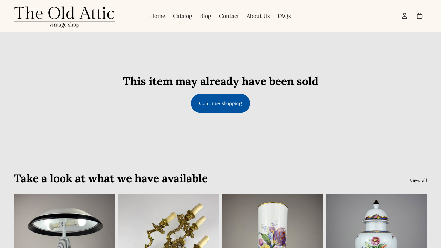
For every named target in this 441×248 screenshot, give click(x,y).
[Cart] (419, 15)
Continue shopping (220, 103)
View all (418, 180)
